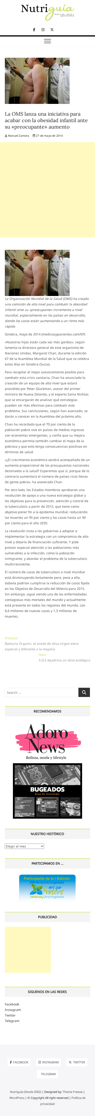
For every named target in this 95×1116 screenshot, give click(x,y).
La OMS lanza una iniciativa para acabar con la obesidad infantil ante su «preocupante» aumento (46, 120)
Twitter (10, 1015)
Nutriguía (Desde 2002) (25, 1092)
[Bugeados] (47, 765)
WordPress (16, 1098)
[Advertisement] (47, 189)
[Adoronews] (47, 723)
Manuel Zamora (18, 136)
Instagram (13, 1009)
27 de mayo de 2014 (49, 136)
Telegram (12, 1021)
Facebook (12, 1004)
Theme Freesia (73, 1092)
